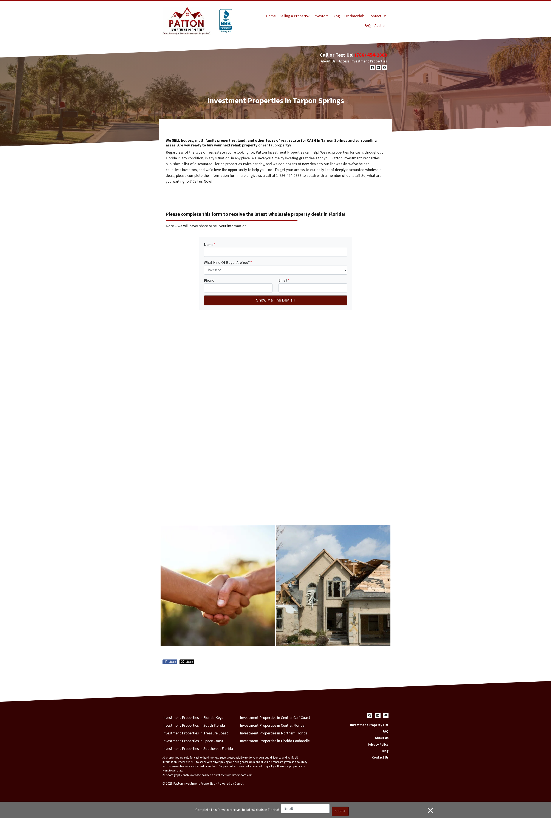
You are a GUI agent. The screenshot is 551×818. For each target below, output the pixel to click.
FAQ (367, 25)
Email (283, 280)
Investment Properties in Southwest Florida (198, 748)
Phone (209, 280)
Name (209, 244)
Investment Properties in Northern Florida (274, 733)
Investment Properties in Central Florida (272, 725)
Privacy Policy (378, 744)
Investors (320, 16)
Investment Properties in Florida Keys (193, 717)
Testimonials (354, 16)
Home (271, 16)
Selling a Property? (295, 16)
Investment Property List (369, 725)
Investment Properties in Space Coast (193, 741)
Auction (381, 25)
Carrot (239, 783)
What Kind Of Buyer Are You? (228, 262)
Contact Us (377, 16)
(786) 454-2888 (371, 55)
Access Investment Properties (363, 61)
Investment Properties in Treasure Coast (195, 733)
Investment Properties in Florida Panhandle (275, 741)
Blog (336, 16)
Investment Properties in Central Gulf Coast (275, 717)
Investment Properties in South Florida (194, 725)
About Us (328, 61)
